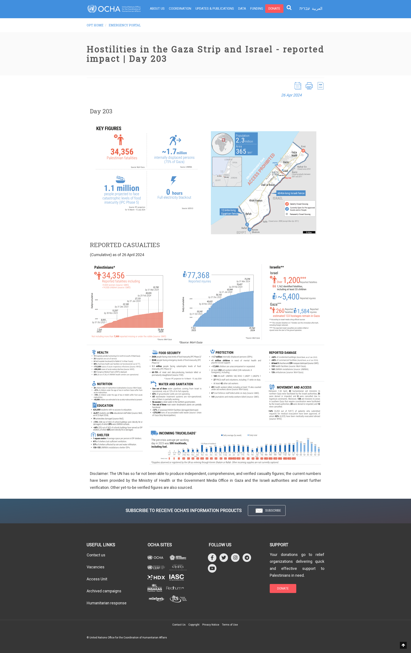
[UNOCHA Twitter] (223, 557)
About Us (157, 9)
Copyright (194, 624)
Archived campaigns (104, 591)
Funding (256, 9)
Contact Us (179, 624)
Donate (274, 9)
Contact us (96, 555)
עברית (304, 8)
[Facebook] (212, 557)
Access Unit (97, 579)
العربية (317, 8)
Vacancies (95, 567)
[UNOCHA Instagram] (235, 557)
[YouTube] (212, 568)
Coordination (180, 9)
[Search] (289, 7)
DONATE (283, 588)
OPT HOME (95, 25)
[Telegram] (247, 557)
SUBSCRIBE (273, 510)
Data (242, 9)
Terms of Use (230, 624)
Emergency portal (125, 25)
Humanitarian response (107, 603)
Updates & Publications (214, 9)
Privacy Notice (210, 624)
